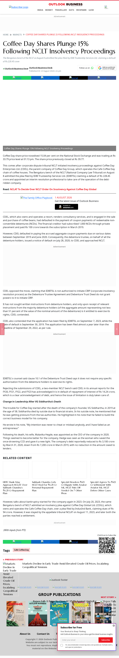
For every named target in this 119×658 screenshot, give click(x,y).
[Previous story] (2, 329)
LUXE (91, 10)
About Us (25, 633)
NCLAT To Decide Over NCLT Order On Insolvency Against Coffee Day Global (53, 189)
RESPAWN (81, 10)
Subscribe (105, 640)
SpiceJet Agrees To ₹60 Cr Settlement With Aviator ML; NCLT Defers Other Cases (103, 486)
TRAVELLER (61, 10)
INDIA (40, 10)
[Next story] (117, 329)
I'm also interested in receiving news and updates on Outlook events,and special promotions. (89, 646)
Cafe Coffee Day (21, 549)
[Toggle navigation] (106, 7)
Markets (17, 34)
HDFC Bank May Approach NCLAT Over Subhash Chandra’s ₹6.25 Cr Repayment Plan (15, 488)
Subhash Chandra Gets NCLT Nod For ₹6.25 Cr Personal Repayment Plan (44, 486)
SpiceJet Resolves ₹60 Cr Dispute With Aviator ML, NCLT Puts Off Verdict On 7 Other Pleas (74, 488)
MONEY (49, 10)
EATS (71, 10)
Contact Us (43, 633)
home (6, 34)
